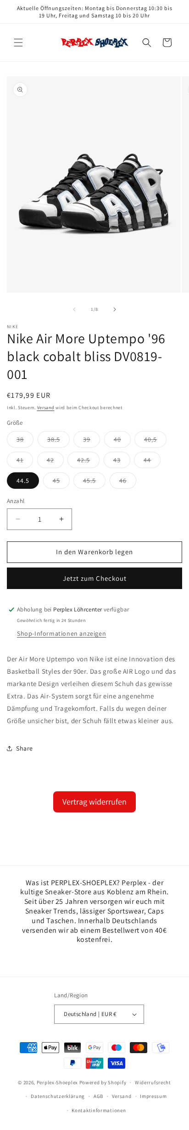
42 (55, 461)
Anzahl (15, 501)
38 (25, 441)
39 (91, 441)
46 (127, 482)
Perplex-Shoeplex (57, 1082)
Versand (46, 408)
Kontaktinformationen (99, 1110)
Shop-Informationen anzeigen (61, 633)
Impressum (153, 1096)
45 (61, 482)
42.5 (88, 461)
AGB (98, 1096)
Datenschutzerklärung (58, 1096)
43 (121, 461)
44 (152, 461)
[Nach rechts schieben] (115, 309)
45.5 (94, 482)
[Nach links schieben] (74, 309)
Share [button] (24, 748)
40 (122, 441)
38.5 (58, 441)
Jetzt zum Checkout (95, 578)
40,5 (155, 441)
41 (25, 461)
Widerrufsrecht (153, 1082)
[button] (18, 42)
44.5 (23, 480)
